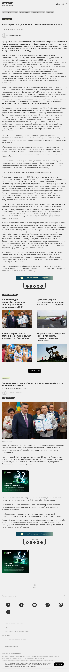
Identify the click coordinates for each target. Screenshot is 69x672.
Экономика (8, 5)
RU (62, 4)
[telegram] (21, 605)
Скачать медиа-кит (10, 643)
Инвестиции (25, 12)
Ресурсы (49, 12)
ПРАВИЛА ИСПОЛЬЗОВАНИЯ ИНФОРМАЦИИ (15, 639)
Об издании (8, 620)
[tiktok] (47, 605)
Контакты (7, 635)
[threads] (61, 605)
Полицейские (10, 398)
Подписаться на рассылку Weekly (12, 594)
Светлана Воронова (15, 393)
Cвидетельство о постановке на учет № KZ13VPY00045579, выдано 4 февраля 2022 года (23, 658)
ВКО (4, 398)
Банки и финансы (10, 12)
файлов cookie (31, 666)
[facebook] (8, 612)
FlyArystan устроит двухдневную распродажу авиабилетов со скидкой (50, 302)
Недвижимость (38, 12)
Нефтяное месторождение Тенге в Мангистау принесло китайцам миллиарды (51, 337)
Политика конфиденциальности (14, 624)
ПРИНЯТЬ (59, 664)
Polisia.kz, (18, 457)
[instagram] (8, 605)
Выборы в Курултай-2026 (11, 646)
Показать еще (34, 371)
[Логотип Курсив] (8, 3)
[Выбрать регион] (57, 4)
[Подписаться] (65, 596)
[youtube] (34, 605)
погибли (62, 520)
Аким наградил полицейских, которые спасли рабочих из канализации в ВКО (14, 303)
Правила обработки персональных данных (17, 631)
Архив (6, 627)
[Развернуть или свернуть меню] (66, 4)
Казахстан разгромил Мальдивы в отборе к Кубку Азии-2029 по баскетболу (16, 336)
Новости (5, 378)
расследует (34, 525)
